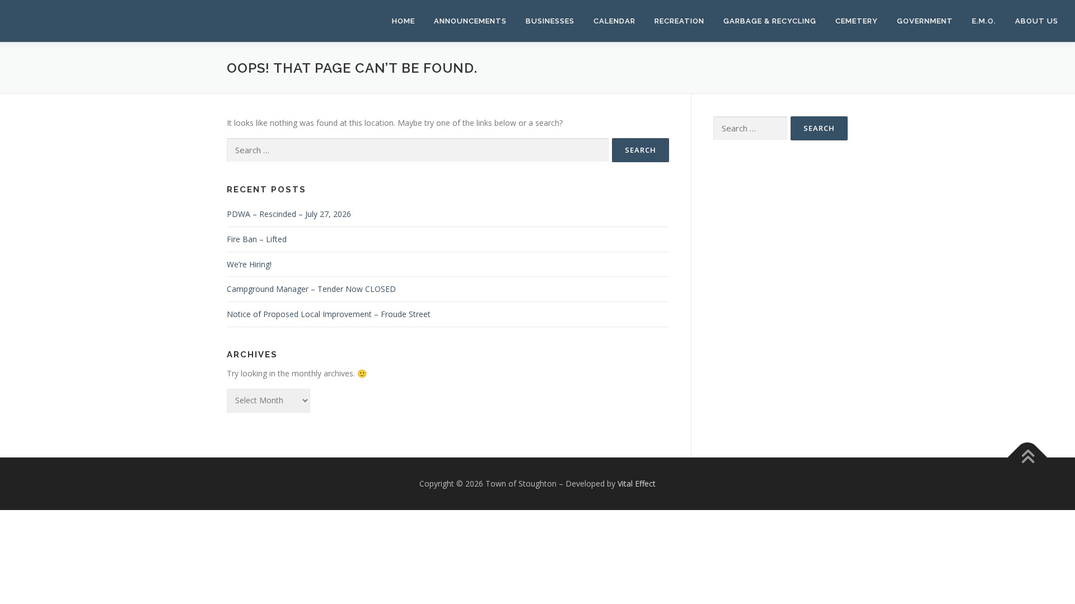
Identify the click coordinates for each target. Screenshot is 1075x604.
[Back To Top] (1028, 457)
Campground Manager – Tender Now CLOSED (311, 289)
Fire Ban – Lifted (257, 239)
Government (925, 21)
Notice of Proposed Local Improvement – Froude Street (329, 314)
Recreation (679, 21)
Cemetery (856, 21)
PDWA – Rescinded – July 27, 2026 (289, 214)
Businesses (550, 21)
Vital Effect (637, 483)
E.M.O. (984, 21)
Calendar (614, 21)
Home (403, 21)
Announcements (470, 21)
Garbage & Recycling (769, 21)
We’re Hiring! (249, 264)
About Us (1036, 21)
